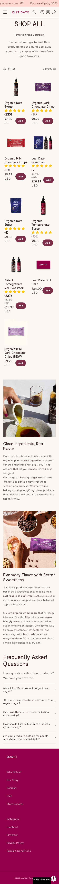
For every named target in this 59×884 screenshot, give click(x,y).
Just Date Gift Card (41, 282)
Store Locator (15, 803)
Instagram (13, 819)
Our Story (13, 780)
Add (20, 121)
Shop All (12, 756)
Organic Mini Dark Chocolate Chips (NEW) (15, 353)
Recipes (11, 787)
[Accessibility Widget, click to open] (53, 878)
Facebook (12, 827)
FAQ (9, 795)
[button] (5, 12)
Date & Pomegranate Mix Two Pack (14, 284)
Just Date (25, 878)
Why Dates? (14, 772)
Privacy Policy (15, 842)
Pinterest (12, 834)
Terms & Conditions (19, 850)
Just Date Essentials (38, 160)
